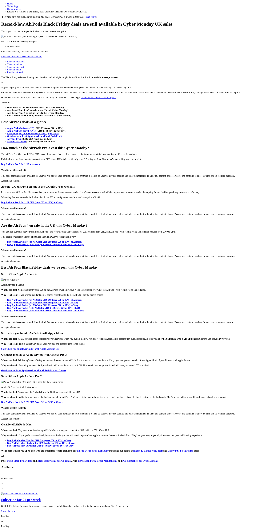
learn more (90, 17)
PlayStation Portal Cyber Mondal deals (97, 461)
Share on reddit (14, 69)
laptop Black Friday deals (19, 461)
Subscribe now (8, 511)
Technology (12, 6)
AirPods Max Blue (16, 141)
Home (10, 3)
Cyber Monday (14, 9)
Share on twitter (14, 64)
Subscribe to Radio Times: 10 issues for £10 (21, 56)
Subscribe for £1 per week (21, 500)
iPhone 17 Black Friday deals (148, 450)
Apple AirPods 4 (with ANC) (21, 131)
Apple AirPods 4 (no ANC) (20, 128)
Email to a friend (15, 72)
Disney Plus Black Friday (180, 450)
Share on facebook (16, 61)
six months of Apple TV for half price (98, 97)
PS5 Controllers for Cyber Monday (140, 461)
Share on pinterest (15, 67)
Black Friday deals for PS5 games (54, 461)
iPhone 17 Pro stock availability (93, 450)
